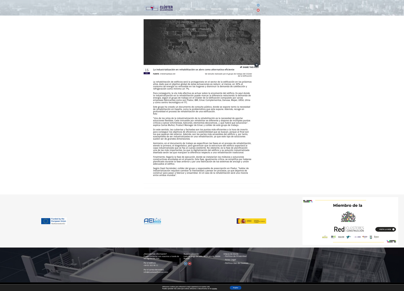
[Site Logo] (158, 8)
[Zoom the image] (350, 198)
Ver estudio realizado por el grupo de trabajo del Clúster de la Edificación (228, 75)
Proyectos (216, 9)
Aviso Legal (230, 259)
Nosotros (185, 9)
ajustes (214, 289)
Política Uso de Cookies (236, 263)
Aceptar (235, 288)
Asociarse (200, 9)
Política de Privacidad (236, 256)
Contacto (248, 9)
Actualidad (232, 9)
